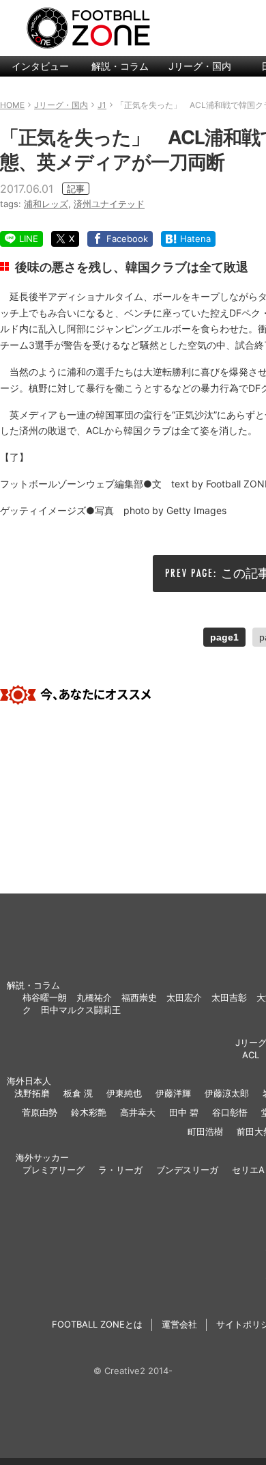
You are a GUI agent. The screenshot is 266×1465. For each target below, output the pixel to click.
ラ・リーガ (120, 1169)
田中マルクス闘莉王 (81, 1009)
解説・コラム (120, 66)
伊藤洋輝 (173, 1093)
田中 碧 (183, 1112)
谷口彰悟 (230, 1112)
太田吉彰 (229, 997)
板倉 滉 (78, 1093)
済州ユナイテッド (109, 203)
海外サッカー (42, 1157)
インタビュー (40, 66)
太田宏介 (184, 997)
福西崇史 (139, 997)
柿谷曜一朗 (45, 997)
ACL (250, 1054)
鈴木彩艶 (88, 1112)
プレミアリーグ (54, 1169)
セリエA (248, 1169)
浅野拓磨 (32, 1093)
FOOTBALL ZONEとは (97, 1324)
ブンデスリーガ (187, 1169)
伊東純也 (124, 1093)
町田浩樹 (205, 1131)
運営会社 (179, 1324)
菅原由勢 (39, 1112)
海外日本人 (29, 1080)
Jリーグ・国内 (199, 66)
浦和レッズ (46, 203)
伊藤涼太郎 (227, 1093)
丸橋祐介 (94, 997)
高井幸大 (138, 1112)
